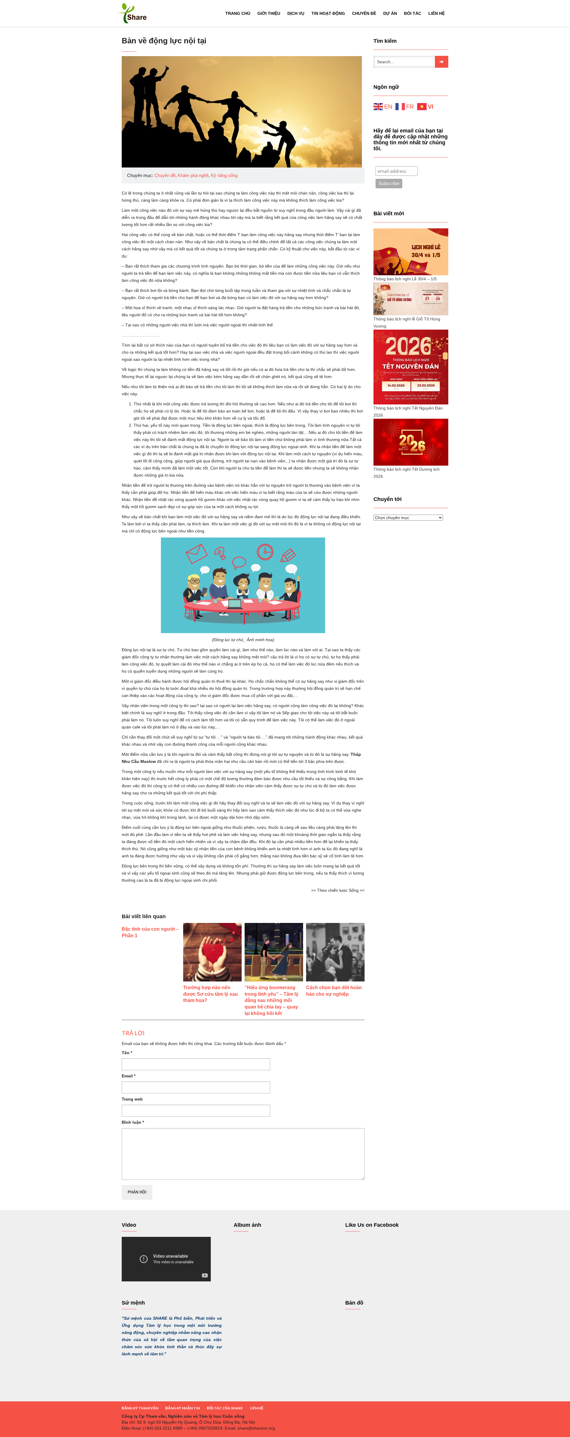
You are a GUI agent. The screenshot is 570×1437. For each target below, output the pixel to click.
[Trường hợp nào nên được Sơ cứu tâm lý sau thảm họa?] (212, 952)
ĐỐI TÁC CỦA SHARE (225, 1408)
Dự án (390, 13)
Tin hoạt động (328, 13)
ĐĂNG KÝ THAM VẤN (140, 1408)
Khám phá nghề (193, 175)
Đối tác (412, 13)
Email (128, 1076)
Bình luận (133, 1122)
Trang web (132, 1099)
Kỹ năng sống (224, 175)
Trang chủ (237, 13)
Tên (127, 1052)
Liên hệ (436, 13)
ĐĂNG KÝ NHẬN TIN (182, 1408)
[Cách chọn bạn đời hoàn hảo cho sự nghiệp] (335, 952)
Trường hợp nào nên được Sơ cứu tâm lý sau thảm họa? (210, 994)
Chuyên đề (364, 13)
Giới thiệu (268, 13)
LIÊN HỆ (256, 1408)
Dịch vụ (295, 13)
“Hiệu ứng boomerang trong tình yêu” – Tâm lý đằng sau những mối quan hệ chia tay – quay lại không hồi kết (271, 1000)
